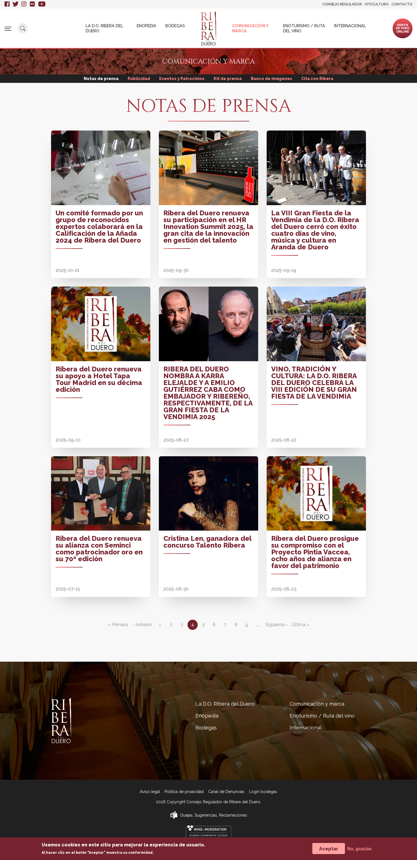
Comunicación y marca (250, 28)
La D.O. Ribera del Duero (104, 28)
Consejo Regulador (342, 4)
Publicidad (139, 78)
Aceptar (328, 848)
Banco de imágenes (271, 78)
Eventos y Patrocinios (182, 78)
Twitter (15, 4)
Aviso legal (150, 791)
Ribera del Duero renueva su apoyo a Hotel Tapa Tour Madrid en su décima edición (99, 379)
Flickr (32, 4)
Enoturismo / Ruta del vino (304, 28)
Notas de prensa (101, 78)
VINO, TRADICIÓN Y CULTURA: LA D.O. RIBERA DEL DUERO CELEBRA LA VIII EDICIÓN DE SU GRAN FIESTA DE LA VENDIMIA (314, 382)
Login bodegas (263, 791)
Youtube (41, 4)
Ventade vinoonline (402, 28)
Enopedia (146, 25)
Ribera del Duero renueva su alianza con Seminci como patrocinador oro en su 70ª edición (99, 548)
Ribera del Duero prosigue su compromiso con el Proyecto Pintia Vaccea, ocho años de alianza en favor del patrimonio (315, 552)
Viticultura (377, 4)
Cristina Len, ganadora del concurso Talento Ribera (207, 541)
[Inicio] (208, 28)
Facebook (7, 4)
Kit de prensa (228, 78)
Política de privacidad (184, 791)
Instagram (24, 4)
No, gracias (359, 848)
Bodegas (175, 25)
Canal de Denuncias (226, 791)
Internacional (350, 25)
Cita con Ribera (317, 78)
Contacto (401, 4)
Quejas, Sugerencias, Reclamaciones (213, 815)
